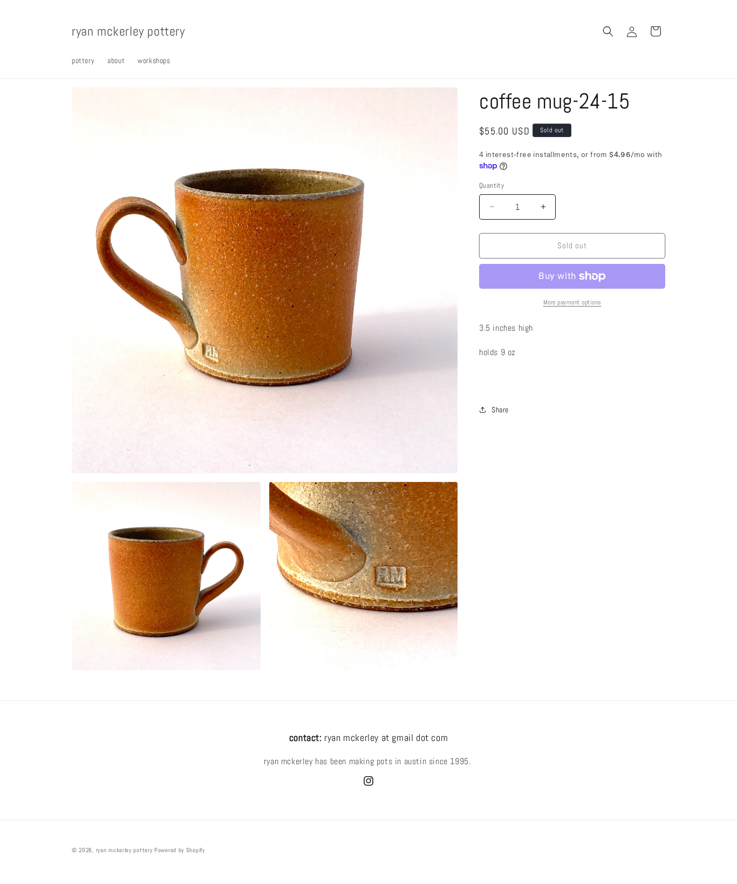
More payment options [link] (572, 302)
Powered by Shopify (179, 850)
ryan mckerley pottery (124, 850)
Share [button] (500, 409)
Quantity (491, 185)
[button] (608, 31)
